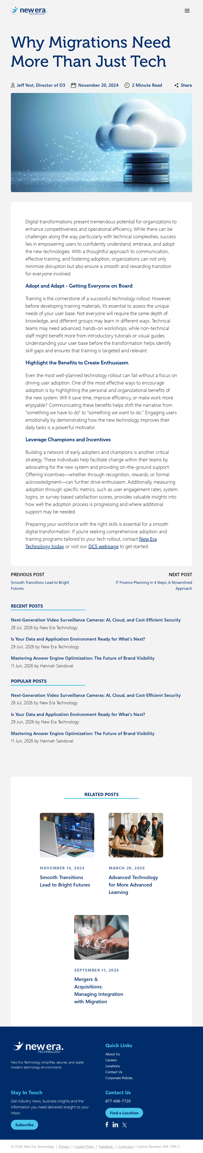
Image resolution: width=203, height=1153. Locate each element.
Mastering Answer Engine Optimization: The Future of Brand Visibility (82, 658)
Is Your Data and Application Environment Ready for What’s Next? (78, 639)
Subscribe (24, 1124)
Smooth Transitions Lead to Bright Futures (40, 585)
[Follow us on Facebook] (106, 1124)
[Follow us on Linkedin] (115, 1124)
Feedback (107, 1146)
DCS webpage (103, 546)
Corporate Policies (118, 1077)
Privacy (65, 1146)
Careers (111, 1060)
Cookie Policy (84, 1146)
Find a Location (124, 1112)
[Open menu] (187, 11)
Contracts (126, 1146)
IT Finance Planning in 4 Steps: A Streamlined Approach (154, 585)
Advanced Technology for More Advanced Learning (133, 884)
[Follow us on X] (124, 1125)
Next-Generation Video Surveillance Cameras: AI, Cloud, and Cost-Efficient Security (96, 620)
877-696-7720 (118, 1100)
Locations (112, 1066)
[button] (183, 85)
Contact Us (113, 1071)
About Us (112, 1054)
